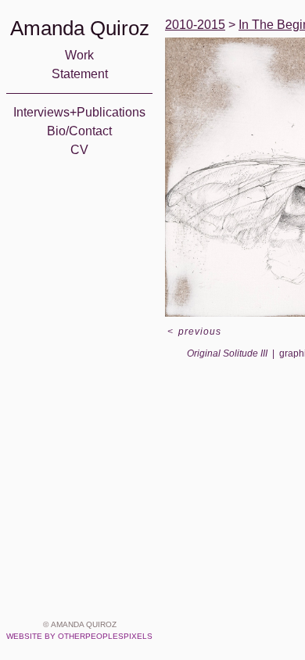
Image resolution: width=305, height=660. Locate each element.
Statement (80, 74)
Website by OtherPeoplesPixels (79, 636)
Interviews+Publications (79, 112)
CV (79, 149)
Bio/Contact (79, 131)
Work (79, 55)
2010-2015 (195, 24)
